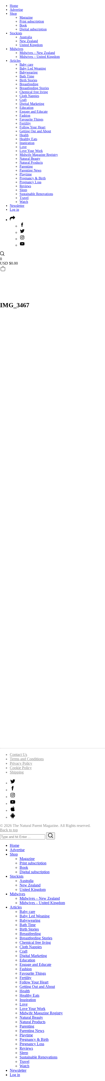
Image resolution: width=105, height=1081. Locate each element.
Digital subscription (33, 29)
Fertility (25, 123)
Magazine (26, 17)
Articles (15, 60)
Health (24, 135)
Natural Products (31, 162)
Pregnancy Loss (30, 182)
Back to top (9, 830)
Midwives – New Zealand (37, 53)
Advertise (16, 10)
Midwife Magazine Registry (39, 155)
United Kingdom (31, 45)
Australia (26, 37)
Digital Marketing (32, 104)
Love (23, 147)
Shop (13, 13)
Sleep (23, 190)
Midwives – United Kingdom (40, 57)
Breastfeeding (29, 84)
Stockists (16, 33)
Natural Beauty (30, 158)
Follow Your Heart (32, 127)
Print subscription (32, 21)
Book (23, 25)
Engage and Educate (34, 111)
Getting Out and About (35, 131)
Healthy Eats (28, 139)
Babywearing (29, 72)
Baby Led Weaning (33, 68)
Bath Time (27, 76)
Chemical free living (34, 92)
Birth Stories (28, 80)
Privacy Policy (21, 763)
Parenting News (30, 170)
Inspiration (27, 143)
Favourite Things (31, 119)
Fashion (25, 115)
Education (26, 108)
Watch (24, 202)
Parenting (26, 166)
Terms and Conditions (27, 759)
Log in (14, 209)
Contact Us (18, 754)
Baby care (26, 64)
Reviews (25, 186)
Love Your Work (31, 151)
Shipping (17, 772)
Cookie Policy (21, 768)
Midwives (16, 49)
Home (14, 6)
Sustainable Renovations (36, 194)
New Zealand (29, 41)
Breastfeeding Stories (34, 88)
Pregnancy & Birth (33, 178)
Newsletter (17, 206)
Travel (24, 198)
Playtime (26, 174)
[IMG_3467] (52, 742)
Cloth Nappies (29, 96)
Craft (23, 100)
